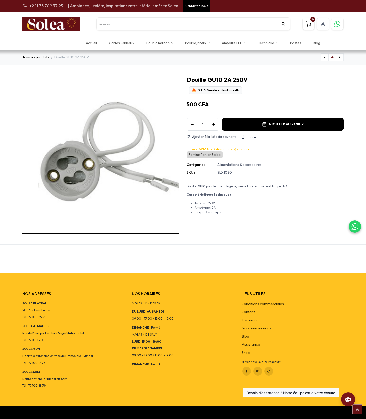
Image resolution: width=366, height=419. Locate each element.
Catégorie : (196, 164)
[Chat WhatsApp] (355, 226)
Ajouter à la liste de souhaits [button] (214, 136)
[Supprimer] (192, 124)
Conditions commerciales (263, 303)
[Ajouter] (213, 124)
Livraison (249, 320)
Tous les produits (35, 57)
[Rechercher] (286, 24)
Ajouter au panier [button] (286, 124)
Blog (245, 336)
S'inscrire (323, 24)
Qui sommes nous (256, 328)
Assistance (251, 344)
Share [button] (251, 137)
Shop (246, 352)
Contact (248, 311)
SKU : (191, 172)
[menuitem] (91, 43)
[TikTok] (268, 371)
